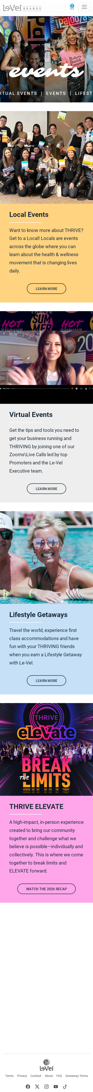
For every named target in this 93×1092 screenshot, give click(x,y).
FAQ (59, 1076)
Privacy (22, 1076)
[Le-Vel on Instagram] (46, 1087)
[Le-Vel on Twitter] (37, 1087)
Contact (35, 1076)
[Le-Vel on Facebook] (27, 1087)
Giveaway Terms (77, 1076)
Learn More (47, 288)
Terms (9, 1076)
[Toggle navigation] (84, 7)
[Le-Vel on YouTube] (55, 1087)
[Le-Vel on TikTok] (65, 1087)
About (49, 1076)
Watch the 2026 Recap (46, 889)
